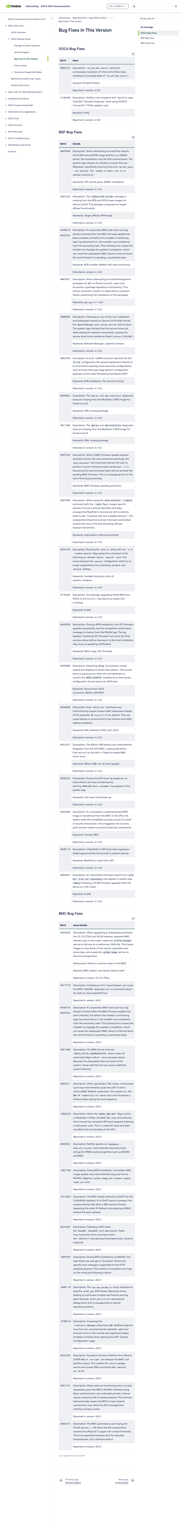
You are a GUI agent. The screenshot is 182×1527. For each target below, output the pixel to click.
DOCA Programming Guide (20, 105)
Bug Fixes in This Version (26, 59)
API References (15, 131)
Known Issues (20, 65)
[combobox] (151, 6)
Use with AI (148, 18)
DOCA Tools (13, 118)
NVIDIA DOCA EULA (20, 85)
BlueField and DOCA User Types (25, 78)
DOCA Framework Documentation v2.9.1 (27, 19)
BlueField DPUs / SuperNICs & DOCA (90, 18)
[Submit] (134, 6)
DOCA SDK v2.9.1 (16, 25)
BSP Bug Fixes (147, 38)
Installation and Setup (18, 98)
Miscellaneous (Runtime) (19, 145)
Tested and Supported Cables (28, 72)
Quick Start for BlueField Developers (25, 92)
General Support (22, 52)
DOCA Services (15, 125)
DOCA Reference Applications (22, 112)
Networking (32, 6)
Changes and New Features (27, 45)
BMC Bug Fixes (148, 43)
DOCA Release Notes (21, 39)
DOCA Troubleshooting (18, 138)
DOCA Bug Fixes (149, 33)
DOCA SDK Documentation (55, 6)
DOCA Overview (18, 32)
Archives (12, 151)
